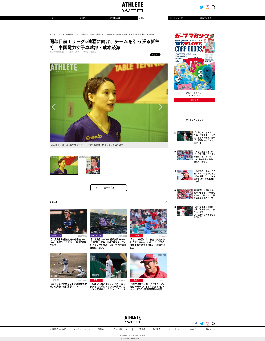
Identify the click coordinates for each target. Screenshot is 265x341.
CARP (82, 18)
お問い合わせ (210, 329)
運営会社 (101, 329)
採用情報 (141, 329)
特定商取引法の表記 (58, 329)
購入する (194, 100)
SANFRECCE (114, 18)
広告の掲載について (122, 329)
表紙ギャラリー (206, 18)
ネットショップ (176, 18)
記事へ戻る (109, 187)
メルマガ (192, 329)
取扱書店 (156, 329)
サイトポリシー (175, 329)
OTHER (142, 18)
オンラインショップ (82, 329)
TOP (52, 18)
